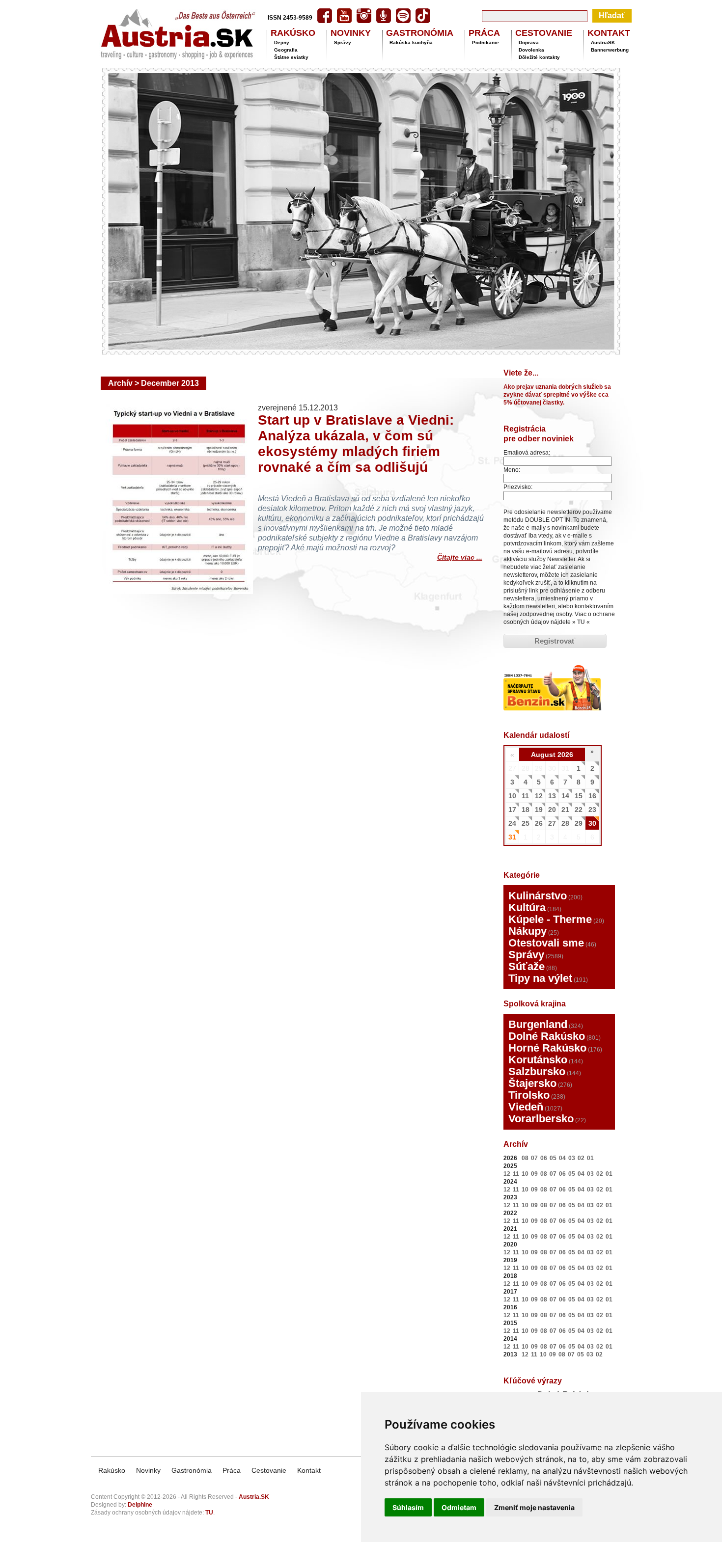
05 (553, 1158)
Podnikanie (485, 42)
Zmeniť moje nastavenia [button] (534, 1507)
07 (534, 1158)
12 (539, 796)
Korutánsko (537, 1060)
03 (571, 1158)
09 (534, 1173)
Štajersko (532, 1083)
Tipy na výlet (540, 978)
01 (590, 1158)
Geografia (286, 50)
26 (539, 823)
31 (512, 837)
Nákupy (527, 931)
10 (512, 796)
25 (525, 823)
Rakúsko (111, 1470)
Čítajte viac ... (459, 556)
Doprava (529, 42)
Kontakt (309, 1470)
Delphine (140, 1504)
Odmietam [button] (459, 1507)
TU (581, 622)
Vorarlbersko (541, 1118)
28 (565, 823)
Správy (342, 42)
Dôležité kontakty (539, 57)
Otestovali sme (546, 943)
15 (579, 796)
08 (525, 1158)
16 (592, 796)
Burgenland (537, 1024)
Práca (231, 1470)
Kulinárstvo (537, 896)
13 (552, 796)
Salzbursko (536, 1071)
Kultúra (527, 907)
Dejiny (281, 42)
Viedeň (525, 1107)
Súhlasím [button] (408, 1507)
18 (525, 809)
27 (552, 823)
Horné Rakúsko (547, 1048)
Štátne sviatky (291, 57)
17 (512, 809)
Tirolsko (529, 1095)
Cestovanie (268, 1470)
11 (525, 796)
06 (543, 1158)
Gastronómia (191, 1470)
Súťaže (526, 966)
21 (565, 809)
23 (592, 809)
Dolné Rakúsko (546, 1036)
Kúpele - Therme (550, 919)
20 (552, 809)
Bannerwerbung (610, 50)
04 (562, 1158)
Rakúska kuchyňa (411, 42)
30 (592, 823)
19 (539, 809)
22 (579, 809)
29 (579, 823)
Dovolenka (531, 50)
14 (565, 796)
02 (581, 1158)
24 (512, 823)
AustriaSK (603, 42)
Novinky (148, 1470)
